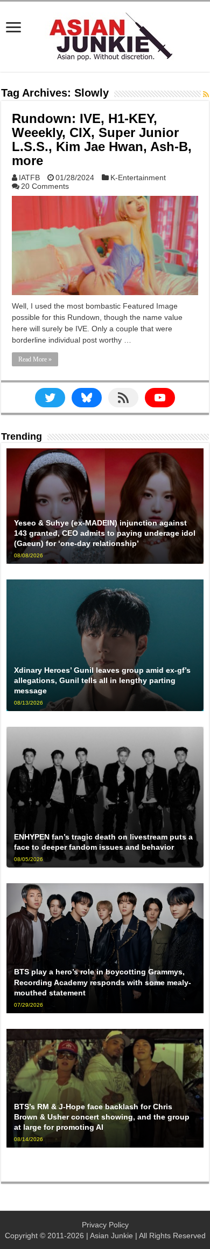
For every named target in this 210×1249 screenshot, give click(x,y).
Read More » (35, 359)
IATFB (29, 177)
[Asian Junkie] (105, 34)
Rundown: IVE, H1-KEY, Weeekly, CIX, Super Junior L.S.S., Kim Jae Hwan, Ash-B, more (102, 139)
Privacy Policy (105, 1224)
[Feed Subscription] (206, 94)
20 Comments (45, 186)
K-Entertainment (138, 177)
